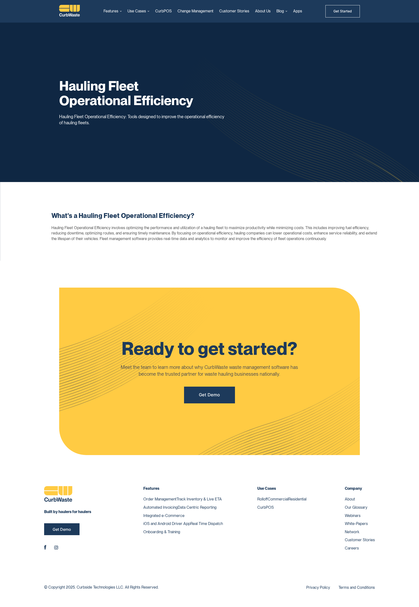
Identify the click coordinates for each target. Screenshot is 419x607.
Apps (297, 11)
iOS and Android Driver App (166, 523)
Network (352, 532)
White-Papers (356, 523)
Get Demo (209, 394)
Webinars (353, 515)
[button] (113, 11)
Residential (297, 499)
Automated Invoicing (160, 507)
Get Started (342, 11)
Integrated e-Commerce (164, 515)
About (350, 499)
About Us (263, 11)
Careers (352, 548)
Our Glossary (356, 507)
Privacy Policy (318, 587)
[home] (69, 11)
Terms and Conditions (356, 587)
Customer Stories (234, 11)
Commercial (278, 499)
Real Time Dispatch (206, 523)
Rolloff (262, 499)
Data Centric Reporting (197, 507)
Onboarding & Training (161, 532)
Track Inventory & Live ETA (199, 499)
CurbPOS (163, 11)
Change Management (195, 11)
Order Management (160, 499)
